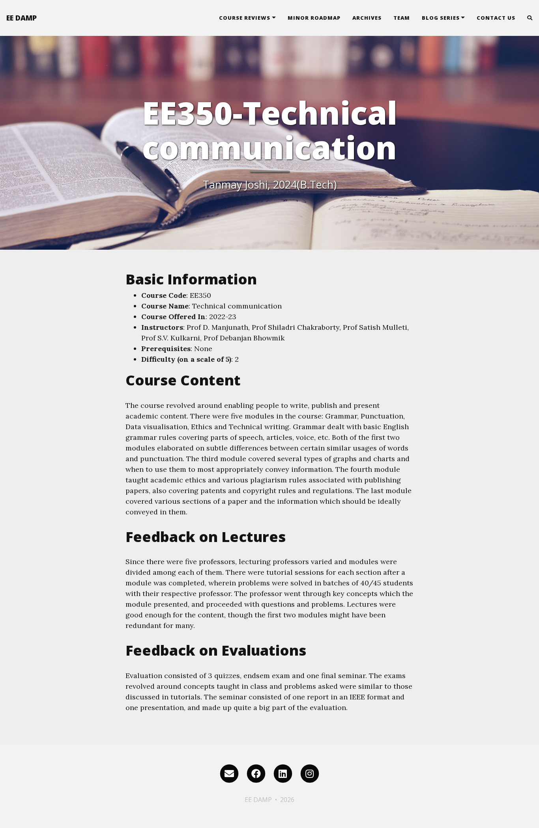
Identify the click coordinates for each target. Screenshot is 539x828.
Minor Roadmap (314, 17)
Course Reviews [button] (244, 17)
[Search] (527, 18)
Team (401, 17)
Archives (367, 17)
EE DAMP (21, 17)
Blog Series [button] (441, 17)
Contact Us (496, 17)
